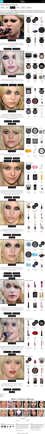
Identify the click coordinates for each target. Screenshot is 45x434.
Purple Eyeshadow (38, 10)
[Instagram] (2, 427)
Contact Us (21, 430)
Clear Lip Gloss (22, 10)
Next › (2, 396)
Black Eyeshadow (14, 10)
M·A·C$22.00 (42, 116)
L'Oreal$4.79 (35, 61)
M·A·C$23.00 (42, 270)
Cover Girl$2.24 (41, 260)
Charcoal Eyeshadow (29, 10)
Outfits (2, 7)
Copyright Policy (38, 429)
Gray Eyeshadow (10, 12)
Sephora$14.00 (41, 25)
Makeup (12, 7)
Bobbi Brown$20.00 (28, 182)
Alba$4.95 (41, 182)
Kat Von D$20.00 (41, 221)
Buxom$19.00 (42, 231)
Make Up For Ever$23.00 (35, 25)
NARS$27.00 (35, 81)
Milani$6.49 (35, 45)
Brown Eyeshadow (16, 389)
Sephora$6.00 (41, 348)
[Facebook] (5, 427)
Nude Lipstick (15, 13)
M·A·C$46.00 (42, 96)
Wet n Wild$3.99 (35, 386)
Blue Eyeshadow (16, 273)
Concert (4, 12)
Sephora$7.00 (41, 290)
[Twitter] (10, 427)
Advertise (17, 430)
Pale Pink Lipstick (8, 13)
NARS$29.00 (28, 96)
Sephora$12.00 (28, 136)
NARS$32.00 (35, 310)
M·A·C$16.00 (28, 25)
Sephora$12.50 (41, 386)
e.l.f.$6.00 (41, 146)
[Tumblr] (7, 427)
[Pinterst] (13, 427)
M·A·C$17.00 (42, 211)
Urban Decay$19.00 (28, 192)
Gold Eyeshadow (13, 84)
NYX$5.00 (35, 96)
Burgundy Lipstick (21, 12)
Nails (18, 7)
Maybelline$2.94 (28, 61)
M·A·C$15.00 (35, 366)
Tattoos (23, 7)
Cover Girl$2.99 (35, 35)
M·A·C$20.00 (28, 81)
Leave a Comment (12, 40)
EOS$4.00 (28, 156)
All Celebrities (22, 418)
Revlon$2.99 (28, 146)
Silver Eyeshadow (29, 12)
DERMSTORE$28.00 (41, 106)
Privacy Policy (33, 429)
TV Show (15, 12)
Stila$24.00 (28, 35)
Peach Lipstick (12, 278)
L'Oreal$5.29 (28, 250)
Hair (7, 7)
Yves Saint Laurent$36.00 (42, 300)
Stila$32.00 (42, 81)
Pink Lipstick (20, 84)
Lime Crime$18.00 (35, 338)
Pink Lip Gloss (39, 12)
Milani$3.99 (28, 211)
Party (34, 12)
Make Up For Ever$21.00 (41, 35)
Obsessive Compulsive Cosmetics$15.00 (30, 348)
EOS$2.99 (28, 270)
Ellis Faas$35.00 (35, 156)
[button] (1, 1)
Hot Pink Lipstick (12, 315)
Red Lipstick (12, 392)
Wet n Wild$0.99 (35, 146)
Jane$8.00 (41, 71)
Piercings (29, 7)
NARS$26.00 (28, 338)
